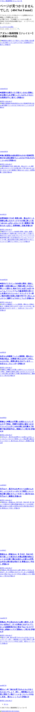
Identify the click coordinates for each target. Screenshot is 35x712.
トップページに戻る (6, 27)
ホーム (6, 704)
